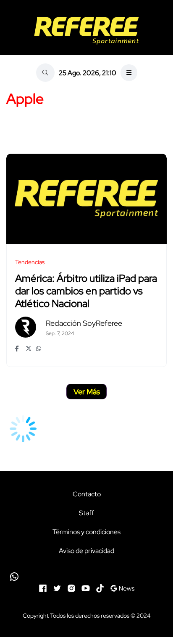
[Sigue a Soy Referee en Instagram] (71, 587)
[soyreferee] (86, 31)
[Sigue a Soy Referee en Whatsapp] (86, 576)
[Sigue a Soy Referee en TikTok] (100, 587)
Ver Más (86, 391)
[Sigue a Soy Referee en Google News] (122, 587)
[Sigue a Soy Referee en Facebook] (43, 587)
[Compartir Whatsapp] (39, 348)
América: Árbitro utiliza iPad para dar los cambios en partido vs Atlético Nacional (86, 291)
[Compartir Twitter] (29, 348)
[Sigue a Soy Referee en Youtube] (85, 587)
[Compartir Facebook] (18, 348)
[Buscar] (45, 72)
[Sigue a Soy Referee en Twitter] (57, 587)
